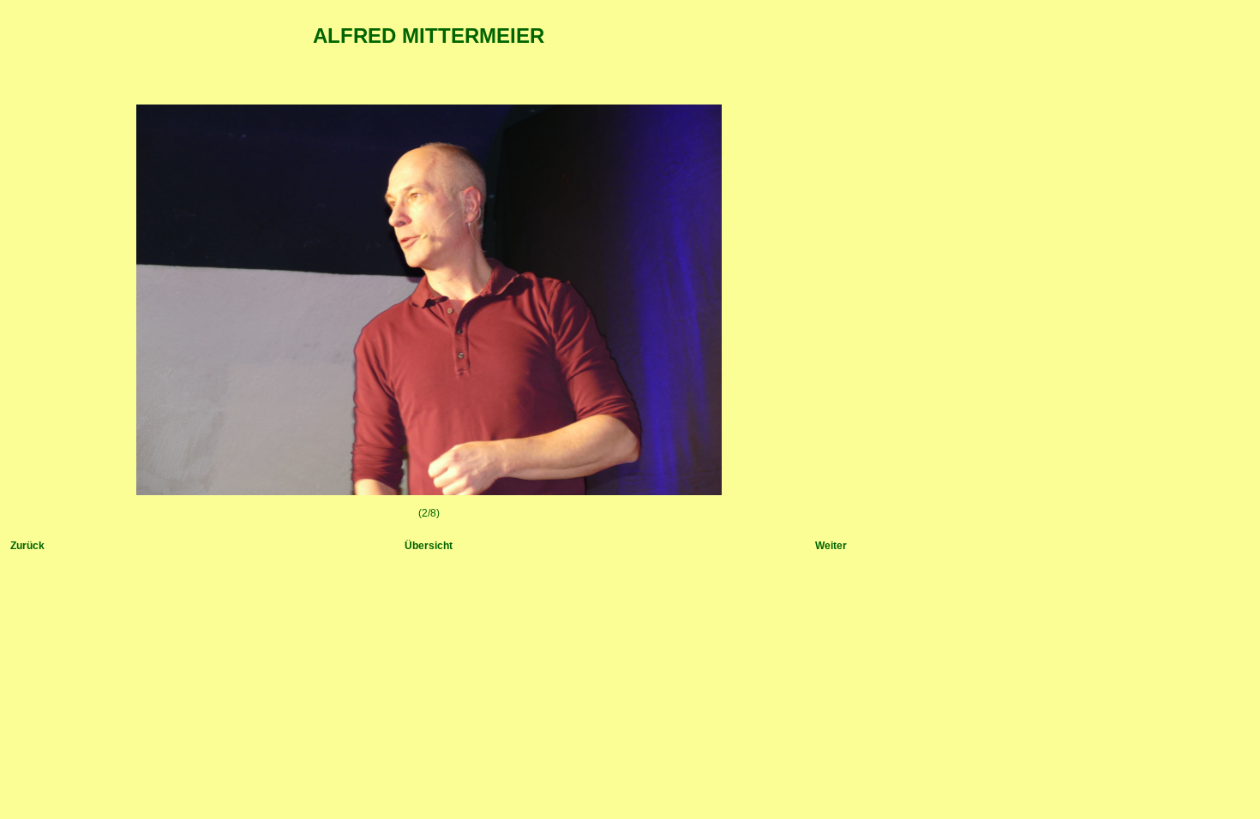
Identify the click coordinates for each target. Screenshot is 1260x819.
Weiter (831, 546)
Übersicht (429, 546)
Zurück (27, 546)
